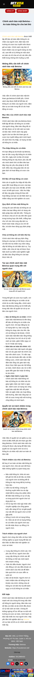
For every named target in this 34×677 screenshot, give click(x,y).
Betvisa (26, 619)
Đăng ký (10, 11)
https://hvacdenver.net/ (20, 648)
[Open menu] (4, 4)
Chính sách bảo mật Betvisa (13, 36)
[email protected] (19, 660)
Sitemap (17, 652)
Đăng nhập (22, 11)
